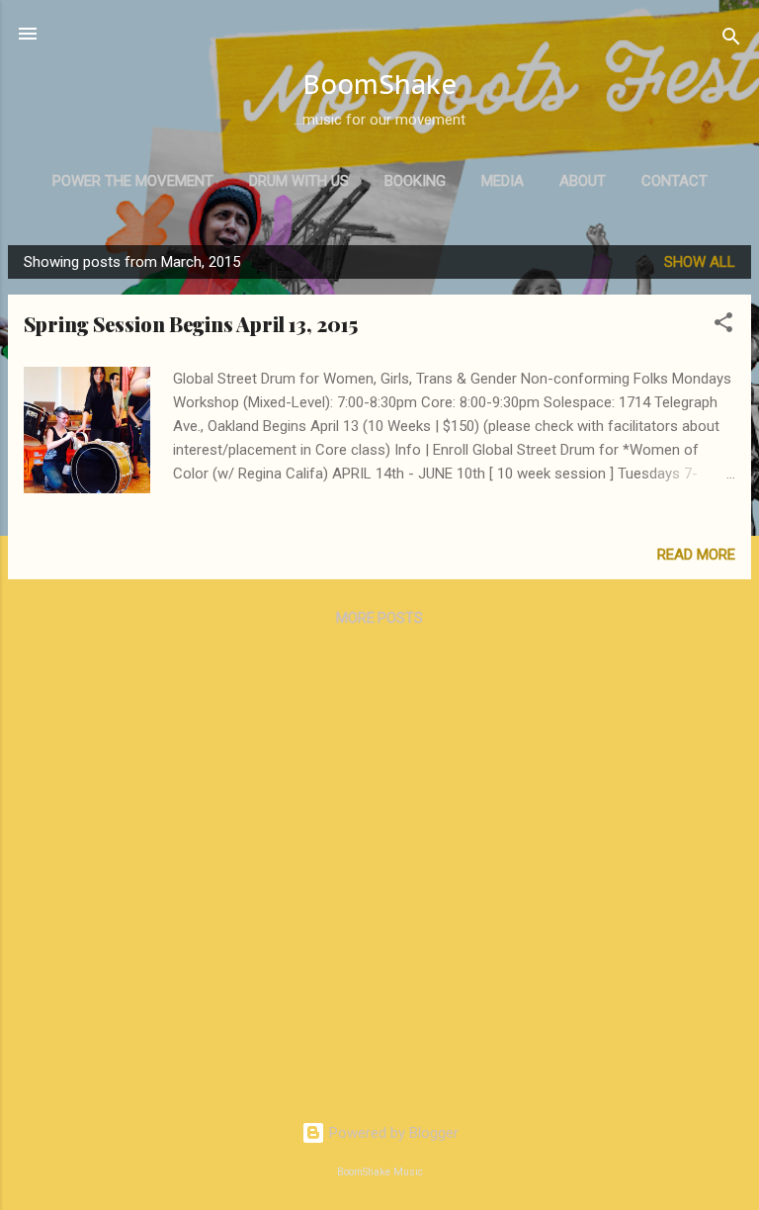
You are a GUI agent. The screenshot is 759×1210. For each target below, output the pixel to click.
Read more (696, 554)
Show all (699, 262)
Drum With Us (299, 181)
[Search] (731, 40)
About (582, 181)
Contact (674, 181)
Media (502, 181)
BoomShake (380, 84)
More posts (379, 618)
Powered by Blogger (392, 1133)
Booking (415, 181)
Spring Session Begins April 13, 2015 (191, 323)
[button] (723, 325)
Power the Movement (132, 181)
